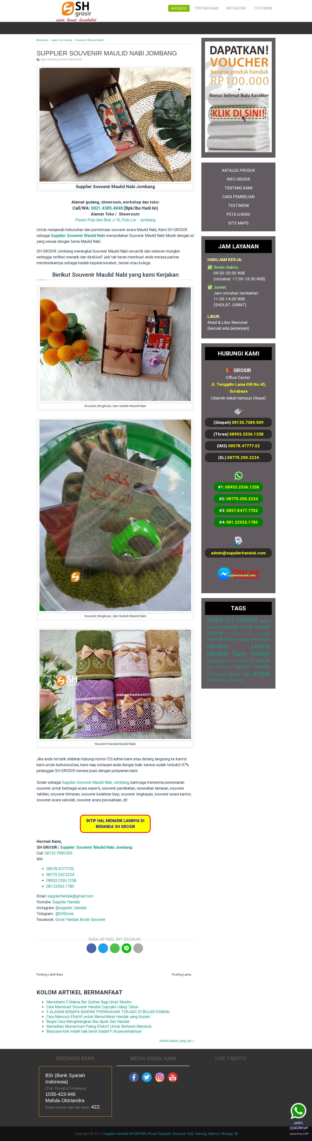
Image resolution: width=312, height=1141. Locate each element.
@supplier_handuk (72, 908)
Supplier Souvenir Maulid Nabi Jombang (95, 782)
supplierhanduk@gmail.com (70, 896)
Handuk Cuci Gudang (250, 633)
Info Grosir (236, 8)
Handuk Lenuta (238, 646)
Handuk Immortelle (253, 639)
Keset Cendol (233, 661)
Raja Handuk (218, 667)
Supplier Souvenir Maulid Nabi (78, 235)
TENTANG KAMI (238, 188)
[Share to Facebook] (91, 948)
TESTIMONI (238, 205)
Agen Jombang (49, 59)
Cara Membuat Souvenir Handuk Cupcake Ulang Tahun (92, 1007)
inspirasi (213, 680)
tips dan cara (232, 680)
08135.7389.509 (58, 853)
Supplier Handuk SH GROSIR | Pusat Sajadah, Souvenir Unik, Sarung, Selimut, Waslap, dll (170, 1134)
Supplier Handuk (66, 902)
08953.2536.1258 (61, 880)
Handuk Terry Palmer (238, 653)
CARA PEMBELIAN (238, 196)
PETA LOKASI (238, 214)
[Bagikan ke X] (103, 948)
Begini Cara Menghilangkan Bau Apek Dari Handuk (88, 1021)
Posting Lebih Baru (50, 974)
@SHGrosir (65, 913)
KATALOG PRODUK (238, 170)
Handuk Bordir (238, 627)
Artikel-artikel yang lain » (176, 1041)
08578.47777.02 (60, 868)
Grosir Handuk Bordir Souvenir (80, 919)
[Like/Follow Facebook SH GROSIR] (134, 1081)
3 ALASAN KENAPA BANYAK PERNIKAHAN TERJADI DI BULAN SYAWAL (108, 1011)
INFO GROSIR (238, 179)
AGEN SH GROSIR (232, 620)
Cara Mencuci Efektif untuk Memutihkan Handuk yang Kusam (98, 1016)
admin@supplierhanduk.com (238, 552)
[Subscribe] (172, 1081)
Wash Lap (239, 674)
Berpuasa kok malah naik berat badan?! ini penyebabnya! (94, 1031)
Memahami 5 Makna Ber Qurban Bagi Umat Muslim (89, 1002)
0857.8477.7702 (242, 510)
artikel (261, 673)
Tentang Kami (206, 8)
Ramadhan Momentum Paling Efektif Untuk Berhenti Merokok (99, 1026)
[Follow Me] (147, 1081)
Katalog (179, 8)
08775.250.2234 (60, 874)
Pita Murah (258, 660)
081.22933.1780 (60, 886)
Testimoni (263, 8)
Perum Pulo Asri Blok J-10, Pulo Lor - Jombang (115, 220)
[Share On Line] (126, 948)
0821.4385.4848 (107, 208)
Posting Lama (181, 974)
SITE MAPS (238, 223)
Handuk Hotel (221, 639)
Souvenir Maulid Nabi (70, 59)
